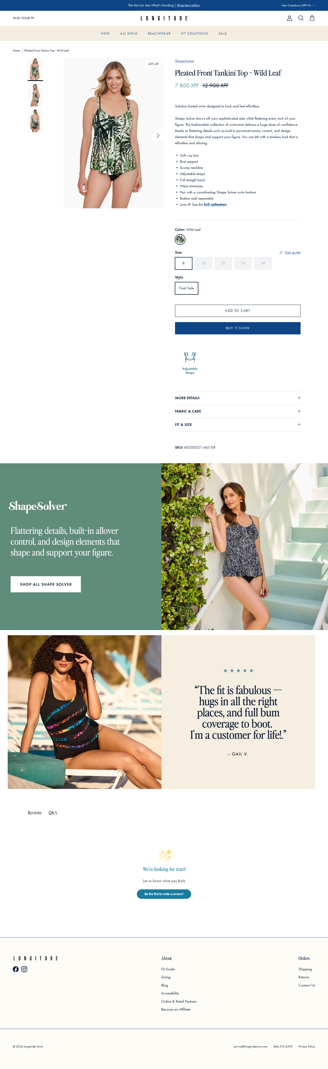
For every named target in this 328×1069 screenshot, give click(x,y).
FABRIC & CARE (188, 411)
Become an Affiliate (175, 1009)
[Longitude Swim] (164, 18)
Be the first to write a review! (164, 894)
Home (16, 50)
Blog (164, 985)
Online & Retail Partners (179, 1001)
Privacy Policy (307, 1046)
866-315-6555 (283, 1046)
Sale (223, 33)
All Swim (129, 33)
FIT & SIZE (183, 424)
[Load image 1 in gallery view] (114, 133)
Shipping (305, 969)
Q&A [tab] (53, 812)
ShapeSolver (184, 61)
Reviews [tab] (35, 812)
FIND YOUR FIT (23, 18)
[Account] (288, 18)
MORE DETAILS (187, 398)
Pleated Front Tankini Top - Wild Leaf (46, 50)
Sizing (165, 977)
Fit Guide (168, 969)
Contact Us (307, 985)
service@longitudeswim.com (251, 1046)
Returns (304, 977)
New (105, 33)
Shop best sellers (188, 5)
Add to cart (237, 310)
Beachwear (159, 33)
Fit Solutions (194, 33)
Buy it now (238, 328)
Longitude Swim (33, 1046)
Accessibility (170, 993)
